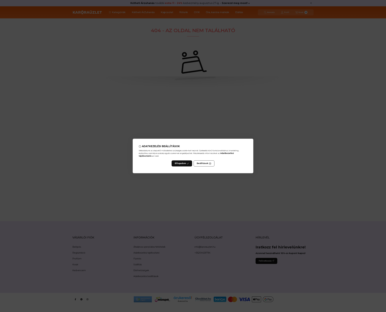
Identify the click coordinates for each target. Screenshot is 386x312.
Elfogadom (180, 163)
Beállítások (202, 163)
